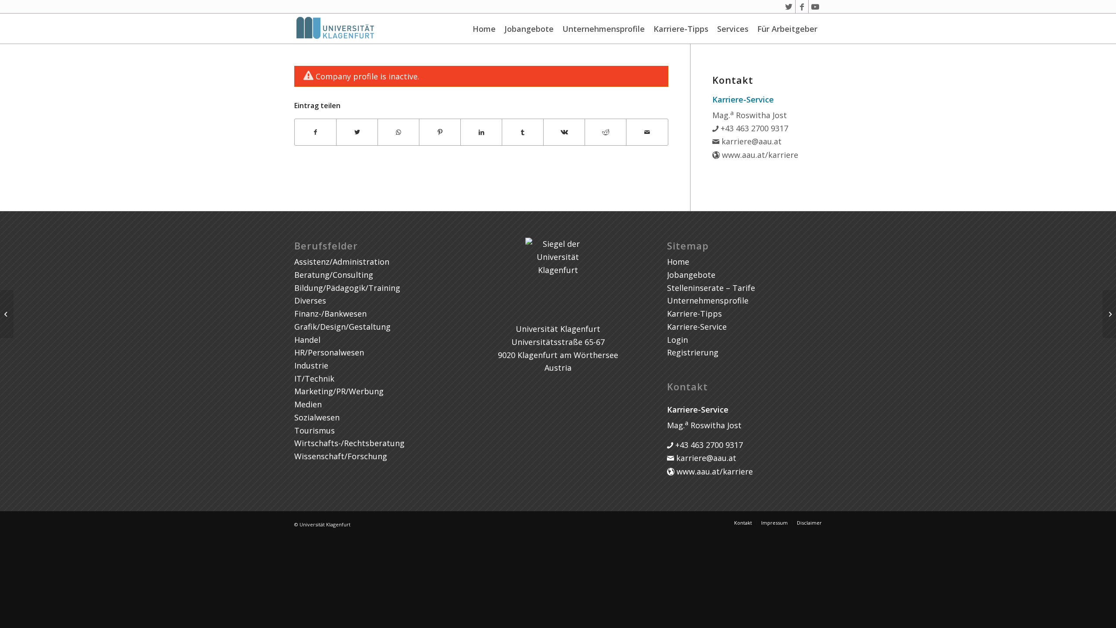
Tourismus (314, 430)
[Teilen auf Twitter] (357, 132)
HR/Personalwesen (329, 352)
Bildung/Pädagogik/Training (347, 288)
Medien (308, 404)
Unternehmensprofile (603, 29)
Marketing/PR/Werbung (339, 391)
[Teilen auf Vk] (564, 132)
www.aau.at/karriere (759, 155)
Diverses (310, 300)
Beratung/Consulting (333, 275)
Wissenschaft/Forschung (340, 456)
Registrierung (692, 352)
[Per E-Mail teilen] (646, 132)
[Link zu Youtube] (815, 6)
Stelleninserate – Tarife (711, 288)
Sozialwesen (317, 417)
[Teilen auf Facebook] (315, 132)
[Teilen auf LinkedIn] (481, 132)
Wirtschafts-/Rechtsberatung (349, 443)
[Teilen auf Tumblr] (522, 132)
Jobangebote (529, 29)
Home (484, 29)
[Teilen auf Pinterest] (439, 132)
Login (677, 339)
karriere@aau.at (750, 141)
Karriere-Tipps (680, 29)
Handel (307, 339)
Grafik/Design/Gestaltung (342, 326)
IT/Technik (314, 378)
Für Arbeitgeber (787, 29)
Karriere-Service (697, 326)
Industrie (311, 365)
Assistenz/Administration (341, 261)
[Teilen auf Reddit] (605, 132)
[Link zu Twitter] (789, 6)
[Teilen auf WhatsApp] (398, 132)
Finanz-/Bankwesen (330, 313)
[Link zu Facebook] (802, 6)
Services (733, 29)
